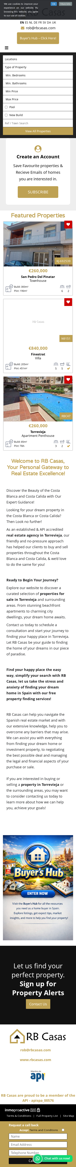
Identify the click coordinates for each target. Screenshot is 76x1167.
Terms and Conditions (43, 1130)
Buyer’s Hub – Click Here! (38, 38)
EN (22, 22)
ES (26, 22)
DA (49, 22)
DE (35, 22)
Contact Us (38, 1004)
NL (31, 22)
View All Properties (38, 131)
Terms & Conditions (19, 1116)
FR (40, 22)
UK (54, 22)
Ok (53, 4)
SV (44, 22)
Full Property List (47, 1116)
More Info (65, 4)
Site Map (68, 1116)
